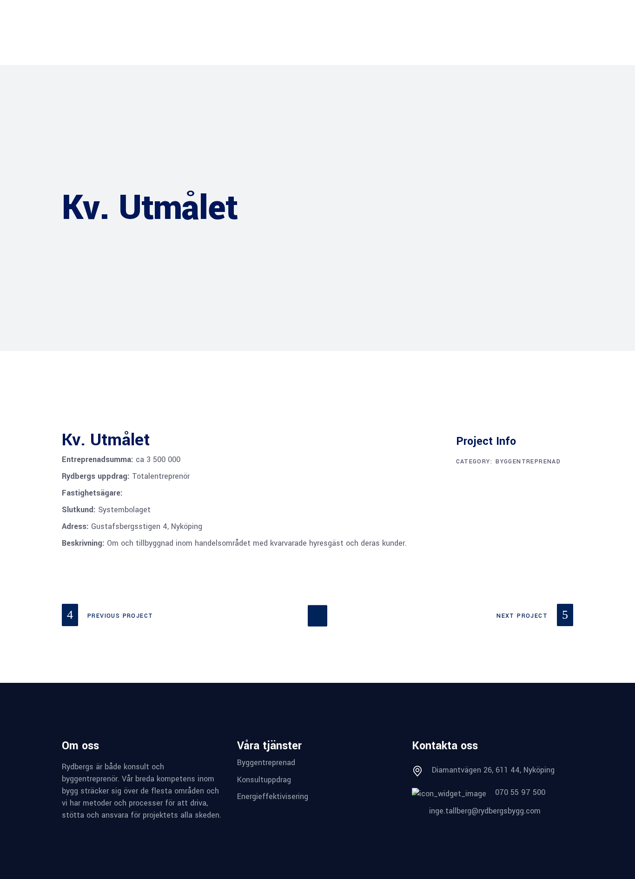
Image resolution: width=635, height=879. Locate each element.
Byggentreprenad (528, 461)
